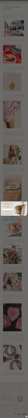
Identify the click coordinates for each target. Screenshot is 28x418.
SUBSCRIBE (7, 211)
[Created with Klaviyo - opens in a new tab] (14, 216)
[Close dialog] (26, 202)
